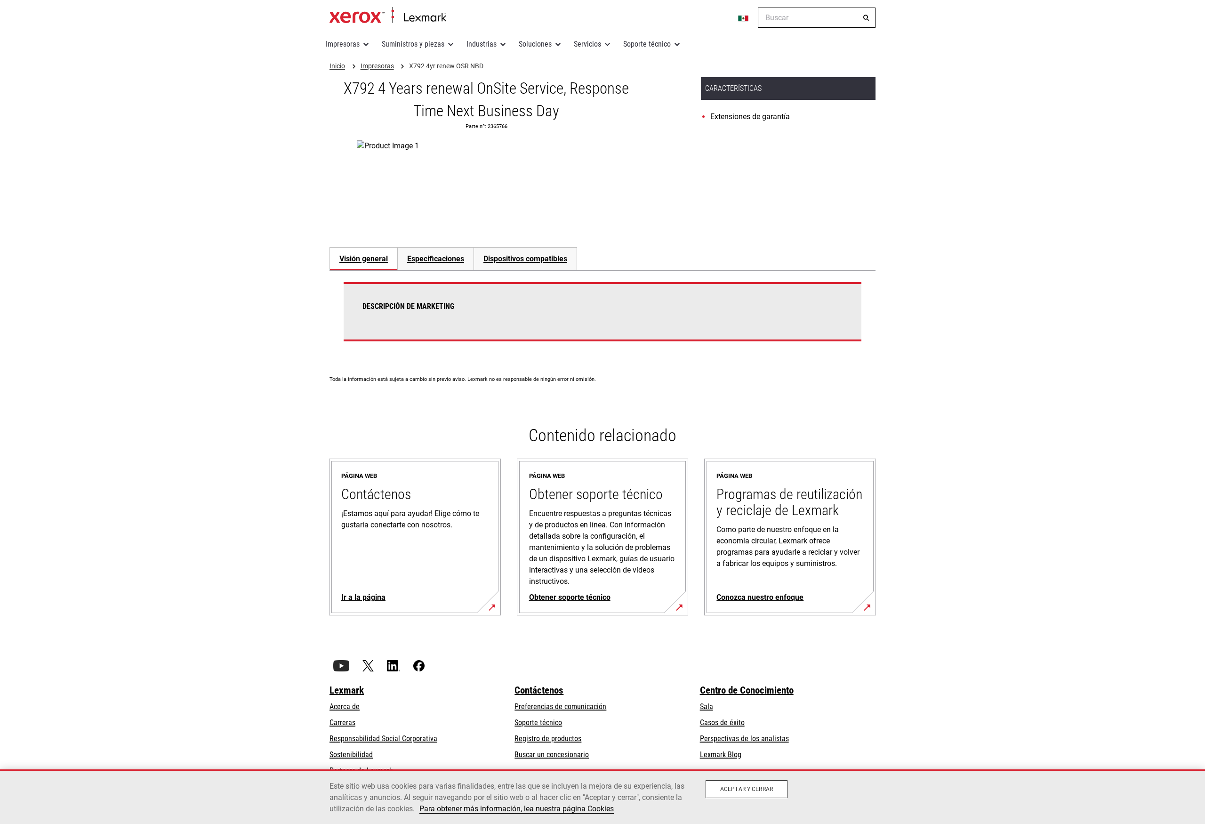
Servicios (587, 44)
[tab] (363, 258)
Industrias (481, 44)
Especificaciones (435, 258)
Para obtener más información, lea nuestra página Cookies (516, 808)
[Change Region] (743, 17)
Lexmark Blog (720, 754)
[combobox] (817, 18)
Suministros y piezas (413, 44)
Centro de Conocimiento (747, 690)
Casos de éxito (722, 722)
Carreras (342, 722)
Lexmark (346, 690)
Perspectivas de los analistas (744, 738)
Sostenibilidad (351, 754)
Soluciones (535, 44)
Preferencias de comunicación (560, 706)
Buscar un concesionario (551, 754)
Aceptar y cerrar (746, 789)
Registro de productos (547, 738)
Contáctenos (538, 690)
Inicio (387, 16)
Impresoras (343, 44)
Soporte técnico (647, 44)
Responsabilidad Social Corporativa (383, 738)
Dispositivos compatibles (525, 258)
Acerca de (344, 706)
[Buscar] (866, 18)
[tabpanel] (602, 317)
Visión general (363, 258)
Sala (706, 706)
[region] (602, 796)
